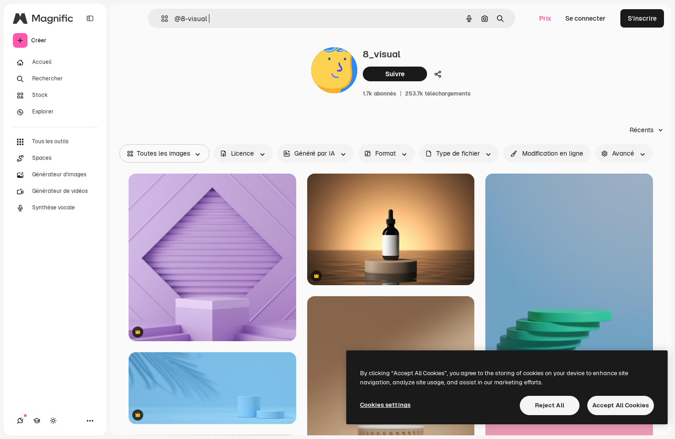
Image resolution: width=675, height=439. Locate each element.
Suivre (395, 74)
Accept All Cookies (620, 405)
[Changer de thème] (53, 420)
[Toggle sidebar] (90, 18)
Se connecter (585, 18)
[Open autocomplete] (161, 18)
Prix (545, 18)
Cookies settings (385, 405)
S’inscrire (642, 18)
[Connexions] (20, 420)
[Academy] (36, 420)
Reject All (549, 405)
